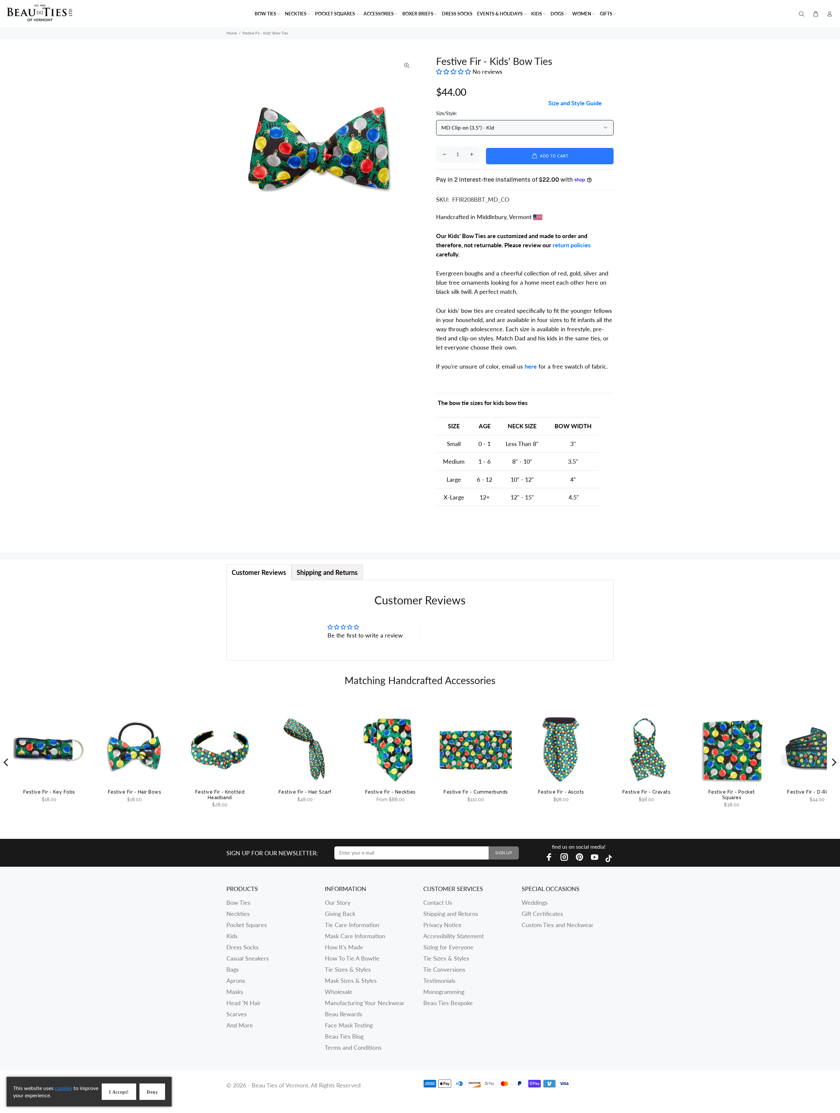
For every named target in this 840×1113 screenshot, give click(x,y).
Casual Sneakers (247, 958)
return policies (572, 245)
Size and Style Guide (575, 103)
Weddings (535, 902)
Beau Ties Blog (344, 1036)
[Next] (833, 762)
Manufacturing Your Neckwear (365, 1002)
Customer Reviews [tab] (259, 572)
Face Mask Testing (349, 1025)
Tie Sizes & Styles (348, 969)
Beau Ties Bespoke (448, 1002)
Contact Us (437, 902)
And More (239, 1025)
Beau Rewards (343, 1014)
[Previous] (6, 762)
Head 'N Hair (243, 1002)
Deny (152, 1092)
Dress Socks (242, 947)
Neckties (238, 913)
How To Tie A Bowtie (352, 958)
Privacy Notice (442, 924)
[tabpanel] (420, 620)
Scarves (236, 1014)
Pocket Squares (246, 924)
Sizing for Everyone (448, 947)
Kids (232, 936)
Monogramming (443, 991)
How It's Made (344, 947)
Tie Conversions (444, 969)
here (531, 366)
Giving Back (340, 913)
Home (231, 32)
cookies (63, 1088)
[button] (454, 71)
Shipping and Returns (450, 913)
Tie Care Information (352, 924)
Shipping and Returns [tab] (327, 572)
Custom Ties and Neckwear (558, 924)
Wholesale (338, 991)
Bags (232, 969)
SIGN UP (503, 853)
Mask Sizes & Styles (351, 980)
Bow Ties (238, 902)
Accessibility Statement (453, 936)
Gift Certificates (542, 913)
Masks (234, 991)
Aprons (235, 980)
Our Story (337, 902)
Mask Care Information (355, 936)
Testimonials (439, 980)
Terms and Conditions (353, 1047)
